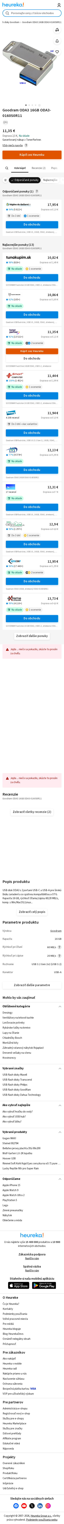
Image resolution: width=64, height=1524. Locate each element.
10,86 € (53, 295)
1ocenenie (33, 216)
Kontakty (8, 1309)
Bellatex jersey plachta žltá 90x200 (21, 1148)
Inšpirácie (8, 1483)
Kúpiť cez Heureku (31, 351)
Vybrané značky (13, 1068)
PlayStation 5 (9, 1200)
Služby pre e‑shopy (13, 1418)
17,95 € (53, 204)
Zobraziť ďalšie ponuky (32, 636)
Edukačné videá (11, 1443)
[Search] (7, 168)
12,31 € (53, 487)
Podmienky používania (15, 1314)
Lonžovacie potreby (13, 1023)
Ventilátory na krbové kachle (18, 1018)
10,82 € (53, 257)
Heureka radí (10, 1369)
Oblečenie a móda (12, 1220)
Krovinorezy (9, 1058)
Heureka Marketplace (14, 1423)
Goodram (56, 931)
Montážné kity (10, 1043)
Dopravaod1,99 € (49, 566)
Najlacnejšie (50, 180)
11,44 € (53, 376)
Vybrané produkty (14, 1132)
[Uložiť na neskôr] (57, 52)
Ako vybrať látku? (12, 1122)
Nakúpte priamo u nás (15, 1374)
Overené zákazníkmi (14, 1463)
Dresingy (7, 1013)
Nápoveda (8, 1449)
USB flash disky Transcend (17, 1080)
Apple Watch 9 (10, 1190)
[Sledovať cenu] (57, 41)
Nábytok (7, 1215)
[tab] (19, 168)
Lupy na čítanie (10, 1033)
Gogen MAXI (9, 1138)
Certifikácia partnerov (15, 1478)
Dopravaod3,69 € (49, 299)
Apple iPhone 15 (11, 1185)
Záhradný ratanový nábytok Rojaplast (23, 1048)
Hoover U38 (8, 1158)
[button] (19, 168)
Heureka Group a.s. (41, 1516)
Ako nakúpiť (9, 1359)
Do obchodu (32, 224)
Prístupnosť (9, 1344)
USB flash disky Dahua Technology (21, 1095)
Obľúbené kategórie (16, 1006)
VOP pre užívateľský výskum (18, 1394)
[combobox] (31, 13)
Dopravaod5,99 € (49, 455)
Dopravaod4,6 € (49, 603)
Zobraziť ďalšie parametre (32, 985)
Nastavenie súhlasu (13, 1379)
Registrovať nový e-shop (16, 1413)
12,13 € (53, 450)
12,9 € (53, 524)
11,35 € (53, 332)
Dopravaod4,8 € (49, 529)
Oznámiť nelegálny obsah (16, 1339)
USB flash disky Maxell (14, 1075)
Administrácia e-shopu (15, 1408)
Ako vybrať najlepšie (16, 1105)
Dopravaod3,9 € (49, 417)
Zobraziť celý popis (32, 912)
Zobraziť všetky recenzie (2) (32, 812)
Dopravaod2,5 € (49, 336)
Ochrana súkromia (12, 1384)
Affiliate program (12, 1438)
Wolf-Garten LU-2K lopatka (17, 1153)
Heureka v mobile (12, 1364)
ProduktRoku (10, 1473)
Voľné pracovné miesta (15, 1319)
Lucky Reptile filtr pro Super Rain (20, 1168)
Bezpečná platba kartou (16, 1389)
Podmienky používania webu (41, 1520)
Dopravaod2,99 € (49, 380)
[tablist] (31, 168)
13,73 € (53, 598)
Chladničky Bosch (12, 1038)
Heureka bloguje (12, 1329)
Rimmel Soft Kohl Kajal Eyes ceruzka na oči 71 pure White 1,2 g (31, 1163)
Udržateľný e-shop (13, 1488)
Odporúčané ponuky (26, 180)
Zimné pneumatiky (12, 1210)
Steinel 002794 (10, 1143)
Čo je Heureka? (11, 1304)
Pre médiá (8, 1324)
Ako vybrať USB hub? (14, 1117)
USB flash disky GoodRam (16, 1090)
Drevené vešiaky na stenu (16, 1053)
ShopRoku (8, 1468)
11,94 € (53, 413)
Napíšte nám (32, 1258)
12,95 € (53, 561)
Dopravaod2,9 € (49, 209)
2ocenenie (37, 343)
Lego (5, 1205)
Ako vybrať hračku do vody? (17, 1112)
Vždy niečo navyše (12, 145)
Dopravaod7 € (50, 492)
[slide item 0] (39, 106)
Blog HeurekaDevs (13, 1334)
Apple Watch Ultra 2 (13, 1195)
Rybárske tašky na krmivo (16, 1028)
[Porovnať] (57, 30)
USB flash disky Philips (14, 1085)
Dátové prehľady (12, 1433)
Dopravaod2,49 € (49, 262)
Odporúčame (11, 1179)
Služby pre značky (12, 1428)
